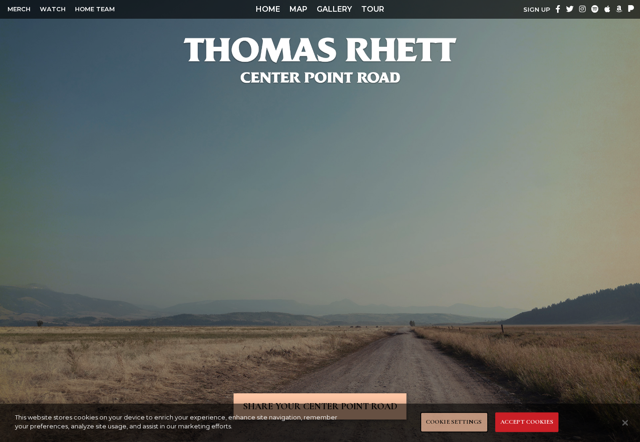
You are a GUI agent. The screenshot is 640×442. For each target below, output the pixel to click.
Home (268, 9)
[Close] (625, 423)
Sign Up (536, 9)
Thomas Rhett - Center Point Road (320, 59)
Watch (53, 9)
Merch (18, 9)
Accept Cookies (526, 422)
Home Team (95, 9)
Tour (372, 9)
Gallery (334, 9)
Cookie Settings (454, 422)
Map (298, 9)
